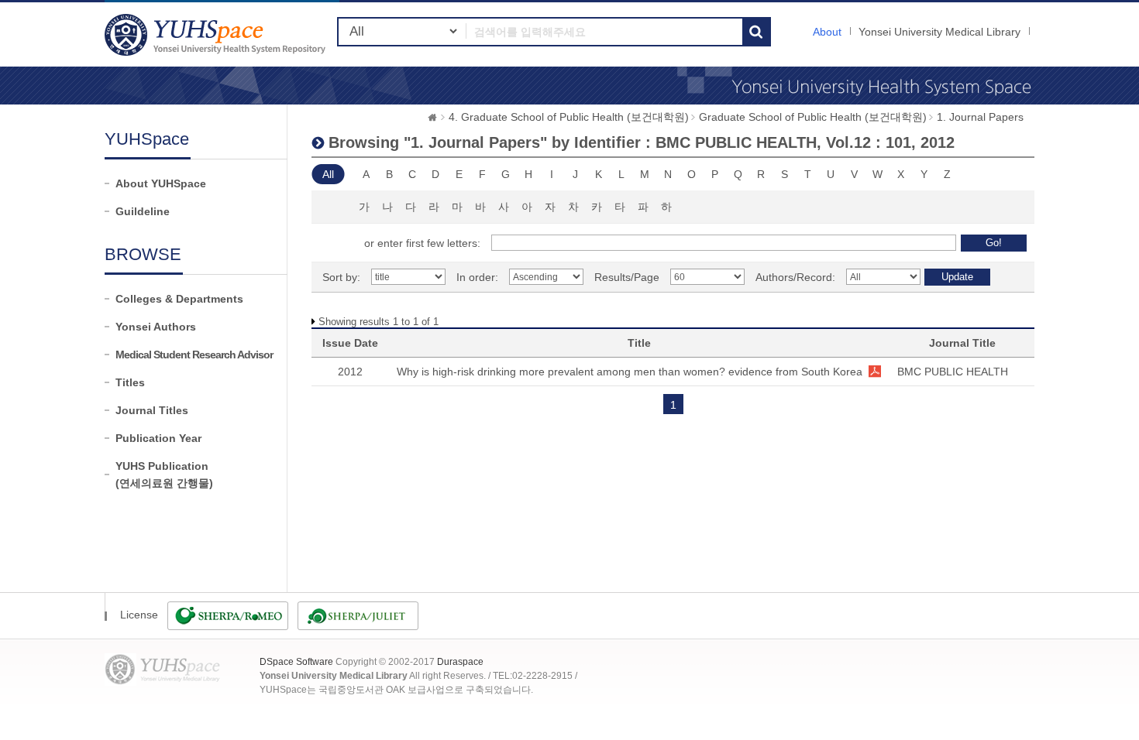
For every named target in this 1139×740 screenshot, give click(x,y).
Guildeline (142, 211)
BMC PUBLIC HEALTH (952, 371)
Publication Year (158, 438)
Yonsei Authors (155, 326)
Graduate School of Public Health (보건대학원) (813, 117)
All (328, 174)
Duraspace (460, 661)
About (827, 32)
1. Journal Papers (980, 117)
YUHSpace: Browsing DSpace (217, 34)
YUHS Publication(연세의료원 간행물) (164, 474)
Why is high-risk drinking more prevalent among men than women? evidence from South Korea (629, 371)
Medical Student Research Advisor (194, 354)
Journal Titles (151, 410)
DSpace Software (296, 661)
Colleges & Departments (179, 299)
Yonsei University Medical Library (939, 32)
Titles (130, 382)
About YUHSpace (160, 183)
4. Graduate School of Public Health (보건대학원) (569, 117)
